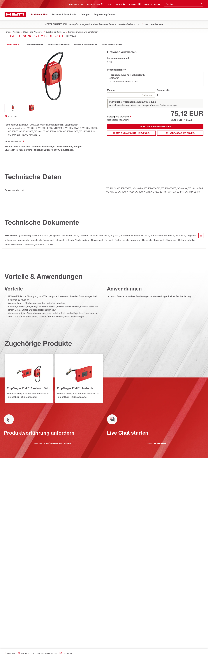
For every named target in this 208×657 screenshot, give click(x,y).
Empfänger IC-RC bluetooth (75, 388)
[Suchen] (201, 4)
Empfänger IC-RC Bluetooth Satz (28, 388)
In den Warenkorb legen (157, 126)
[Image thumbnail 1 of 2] (13, 108)
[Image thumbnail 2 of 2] (31, 108)
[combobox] (183, 4)
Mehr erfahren (13, 141)
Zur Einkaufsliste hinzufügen (133, 133)
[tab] (13, 44)
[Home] (15, 14)
